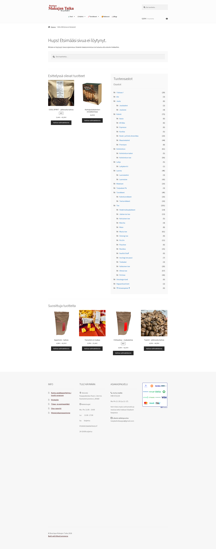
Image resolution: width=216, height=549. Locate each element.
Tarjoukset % (121, 188)
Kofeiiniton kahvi (126, 153)
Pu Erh (121, 240)
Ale (117, 97)
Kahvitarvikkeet (125, 197)
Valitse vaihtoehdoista (61, 123)
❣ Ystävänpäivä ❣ (123, 288)
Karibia (122, 131)
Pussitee (122, 245)
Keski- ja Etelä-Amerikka (128, 136)
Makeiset (119, 184)
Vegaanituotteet (122, 284)
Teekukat (123, 262)
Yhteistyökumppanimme (60, 413)
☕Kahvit (80, 17)
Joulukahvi (123, 105)
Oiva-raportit (56, 408)
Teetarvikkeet (124, 201)
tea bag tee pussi (125, 258)
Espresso (122, 127)
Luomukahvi (124, 175)
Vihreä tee (123, 271)
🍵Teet (70, 17)
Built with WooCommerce (58, 536)
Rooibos (122, 249)
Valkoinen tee (124, 266)
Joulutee (122, 110)
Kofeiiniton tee (125, 157)
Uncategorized (122, 279)
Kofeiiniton (120, 149)
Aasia (121, 118)
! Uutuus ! (119, 92)
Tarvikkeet (120, 192)
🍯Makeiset (105, 17)
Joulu (118, 101)
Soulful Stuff (124, 253)
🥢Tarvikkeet (92, 17)
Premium (123, 145)
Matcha (122, 223)
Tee (117, 205)
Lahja (118, 162)
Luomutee (123, 179)
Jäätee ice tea (124, 214)
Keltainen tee (124, 218)
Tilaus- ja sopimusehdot (60, 404)
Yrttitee (122, 275)
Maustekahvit (124, 140)
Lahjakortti (123, 166)
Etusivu (53, 27)
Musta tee (123, 231)
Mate (121, 227)
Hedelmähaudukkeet (127, 210)
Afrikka (122, 123)
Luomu (119, 171)
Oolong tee (123, 236)
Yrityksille (55, 400)
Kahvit (119, 114)
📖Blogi (114, 17)
